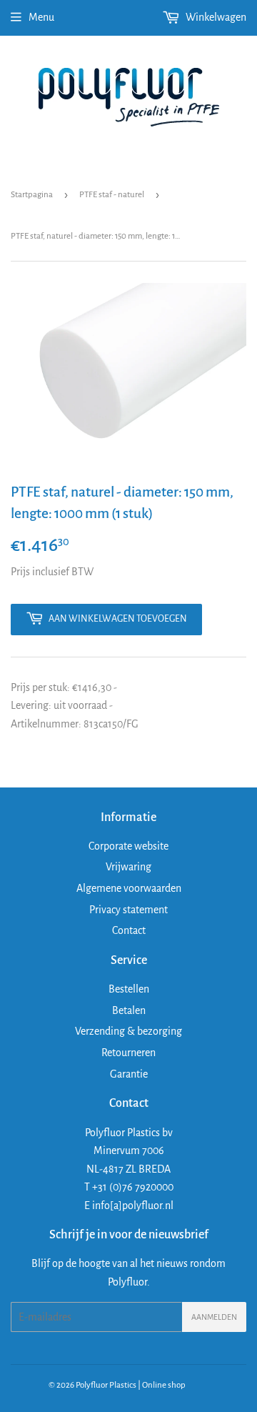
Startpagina (32, 194)
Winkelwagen (214, 17)
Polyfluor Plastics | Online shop (131, 1385)
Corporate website (128, 846)
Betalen (129, 1010)
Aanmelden (214, 1317)
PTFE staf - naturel (111, 194)
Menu (41, 17)
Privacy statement (128, 909)
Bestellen (129, 989)
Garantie (129, 1074)
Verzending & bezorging (128, 1031)
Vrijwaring (128, 866)
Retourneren (128, 1052)
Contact (129, 930)
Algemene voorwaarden (128, 888)
